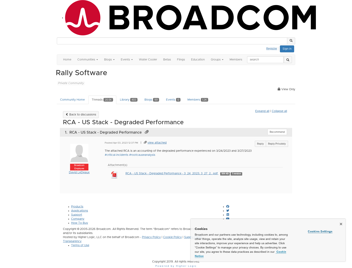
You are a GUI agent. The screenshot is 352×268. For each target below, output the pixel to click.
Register (271, 48)
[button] (291, 40)
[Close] (341, 224)
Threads (102, 99)
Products (77, 206)
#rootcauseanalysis (142, 155)
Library (128, 99)
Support (76, 214)
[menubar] (273, 48)
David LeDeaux (79, 172)
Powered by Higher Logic (176, 266)
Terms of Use (80, 245)
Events (172, 99)
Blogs (151, 99)
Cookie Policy (172, 237)
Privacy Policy (151, 237)
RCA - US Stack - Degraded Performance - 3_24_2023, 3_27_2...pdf (172, 173)
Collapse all (279, 111)
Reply (260, 144)
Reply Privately (277, 144)
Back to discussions (82, 114)
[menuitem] (273, 48)
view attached (157, 142)
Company (77, 218)
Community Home (72, 99)
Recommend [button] (277, 132)
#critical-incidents (116, 155)
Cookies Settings (320, 231)
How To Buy (79, 223)
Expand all (262, 111)
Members (197, 99)
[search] (288, 59)
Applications (79, 210)
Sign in (287, 48)
